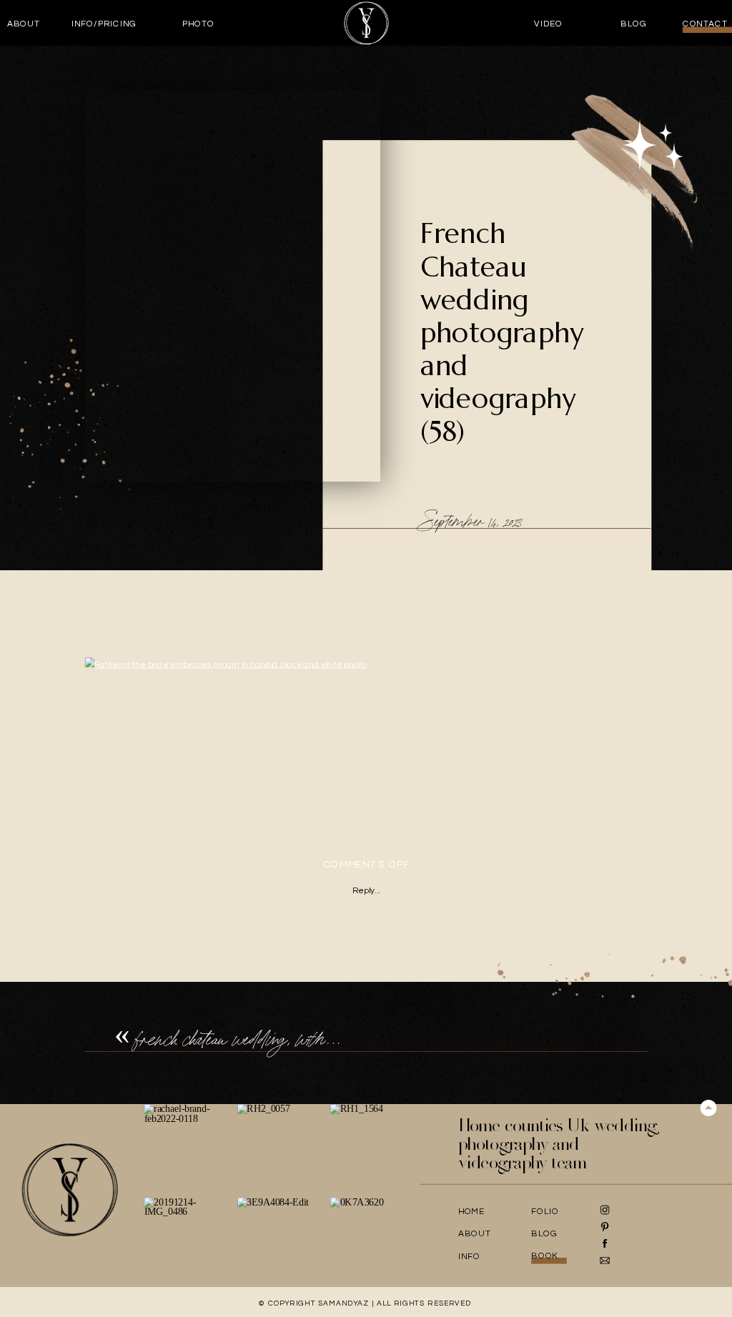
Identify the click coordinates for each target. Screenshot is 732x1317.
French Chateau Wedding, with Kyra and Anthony (292, 1039)
